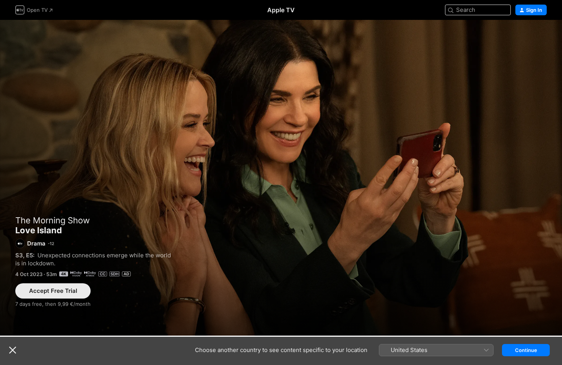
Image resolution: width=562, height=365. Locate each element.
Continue (526, 350)
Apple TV (281, 10)
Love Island (281, 178)
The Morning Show (52, 220)
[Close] (12, 350)
